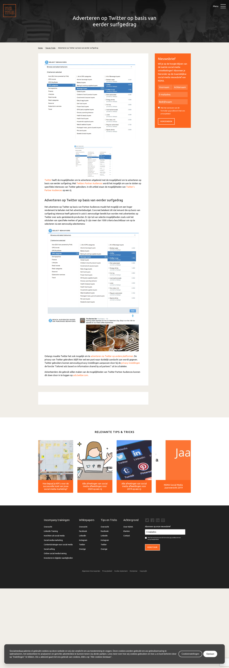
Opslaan (210, 654)
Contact (126, 536)
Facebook (83, 531)
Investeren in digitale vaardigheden (58, 558)
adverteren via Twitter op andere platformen (112, 356)
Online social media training (55, 553)
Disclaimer (134, 571)
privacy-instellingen (130, 363)
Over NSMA (128, 527)
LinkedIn (82, 536)
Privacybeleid (107, 571)
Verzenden (166, 121)
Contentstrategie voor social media (58, 544)
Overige (82, 549)
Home (40, 48)
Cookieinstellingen (190, 654)
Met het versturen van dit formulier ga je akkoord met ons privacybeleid (173, 110)
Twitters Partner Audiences (89, 183)
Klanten (126, 531)
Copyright (143, 571)
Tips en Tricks (50, 48)
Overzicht (48, 527)
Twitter (48, 180)
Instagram (83, 540)
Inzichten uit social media (54, 536)
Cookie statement (121, 571)
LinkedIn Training (51, 531)
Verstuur (152, 547)
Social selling (49, 549)
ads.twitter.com (80, 375)
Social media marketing (53, 540)
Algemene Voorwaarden (91, 571)
